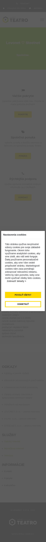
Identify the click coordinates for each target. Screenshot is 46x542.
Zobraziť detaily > (16, 281)
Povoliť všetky (23, 295)
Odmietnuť (23, 304)
